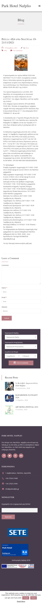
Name (4, 288)
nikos (27, 48)
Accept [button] (26, 598)
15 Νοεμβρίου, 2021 (11, 48)
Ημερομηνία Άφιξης (12, 333)
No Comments (18, 50)
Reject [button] (34, 598)
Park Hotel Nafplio (16, 5)
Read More (21, 601)
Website (4, 307)
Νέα (5, 50)
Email (4, 297)
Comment (5, 265)
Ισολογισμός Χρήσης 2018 (21, 560)
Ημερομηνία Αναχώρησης (14, 342)
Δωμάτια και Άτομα (11, 352)
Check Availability (22, 363)
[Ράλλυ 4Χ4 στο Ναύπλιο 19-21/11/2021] (21, 70)
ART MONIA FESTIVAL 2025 (26, 407)
